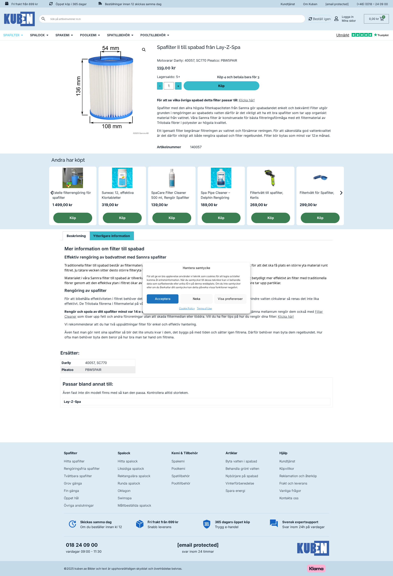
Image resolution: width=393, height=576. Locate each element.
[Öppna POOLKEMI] (99, 35)
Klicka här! (247, 100)
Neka (196, 299)
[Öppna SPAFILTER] (22, 35)
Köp (221, 86)
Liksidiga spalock (131, 468)
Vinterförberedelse (240, 483)
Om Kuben (310, 4)
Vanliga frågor (290, 491)
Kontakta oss (288, 498)
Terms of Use (204, 308)
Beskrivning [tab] (76, 236)
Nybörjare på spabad (242, 476)
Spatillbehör (181, 476)
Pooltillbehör (181, 483)
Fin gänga (71, 491)
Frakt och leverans (293, 483)
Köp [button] (73, 218)
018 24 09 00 (82, 545)
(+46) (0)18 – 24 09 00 (372, 4)
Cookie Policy (187, 308)
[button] (144, 49)
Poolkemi (178, 468)
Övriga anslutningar (79, 505)
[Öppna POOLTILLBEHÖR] (168, 35)
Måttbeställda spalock (134, 505)
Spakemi (178, 461)
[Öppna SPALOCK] (47, 35)
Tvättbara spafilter (78, 476)
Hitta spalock (128, 461)
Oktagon (124, 491)
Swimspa (125, 498)
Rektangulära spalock (134, 476)
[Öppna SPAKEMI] (71, 35)
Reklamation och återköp (298, 476)
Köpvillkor (286, 468)
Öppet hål (71, 498)
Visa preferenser (230, 299)
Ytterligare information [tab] (111, 236)
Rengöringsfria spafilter (82, 468)
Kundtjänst (288, 4)
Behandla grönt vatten (242, 468)
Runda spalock (129, 483)
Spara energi (235, 491)
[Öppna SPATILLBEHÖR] (132, 35)
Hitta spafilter (74, 461)
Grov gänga (73, 483)
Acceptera (163, 299)
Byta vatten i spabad (241, 461)
